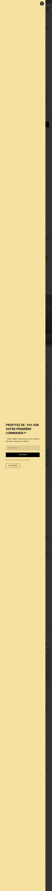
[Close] (42, 4)
